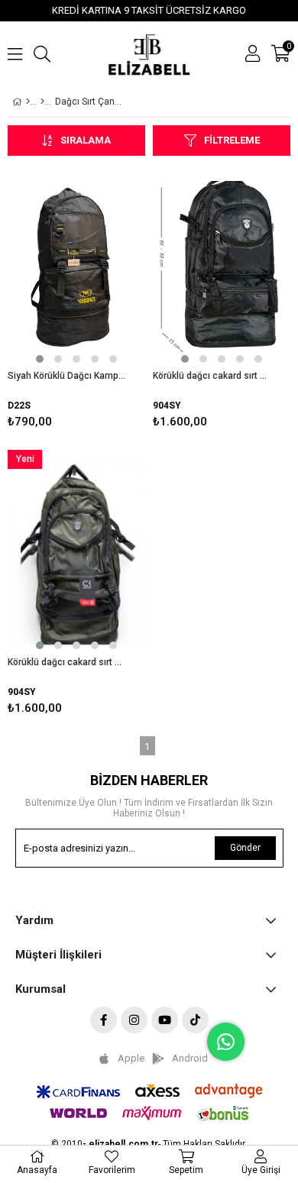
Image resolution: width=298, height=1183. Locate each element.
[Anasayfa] (28, 101)
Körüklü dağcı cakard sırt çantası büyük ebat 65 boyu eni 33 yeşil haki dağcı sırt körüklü (67, 662)
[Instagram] (134, 1020)
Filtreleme (232, 140)
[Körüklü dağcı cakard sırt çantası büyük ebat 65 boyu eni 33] (221, 266)
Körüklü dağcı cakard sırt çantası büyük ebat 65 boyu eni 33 (212, 375)
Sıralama (85, 140)
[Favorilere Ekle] (76, 299)
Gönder (245, 847)
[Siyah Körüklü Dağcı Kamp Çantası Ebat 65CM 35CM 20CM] (76, 266)
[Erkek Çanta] (42, 101)
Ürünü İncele (104, 299)
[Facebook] (103, 1020)
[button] (40, 359)
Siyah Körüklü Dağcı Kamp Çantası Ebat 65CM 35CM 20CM (67, 375)
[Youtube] (164, 1020)
